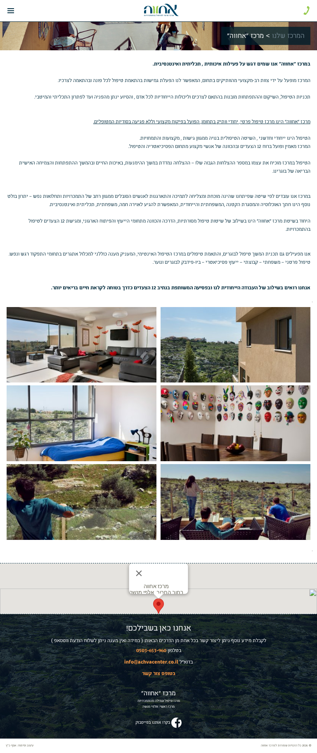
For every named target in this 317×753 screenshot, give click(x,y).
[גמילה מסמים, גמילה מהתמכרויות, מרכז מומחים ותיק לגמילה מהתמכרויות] (235, 344)
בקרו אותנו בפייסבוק (152, 722)
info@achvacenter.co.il (151, 661)
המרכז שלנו (288, 36)
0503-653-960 (151, 650)
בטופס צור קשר (158, 673)
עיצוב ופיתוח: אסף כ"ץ (19, 746)
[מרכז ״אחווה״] (161, 10)
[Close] (139, 573)
